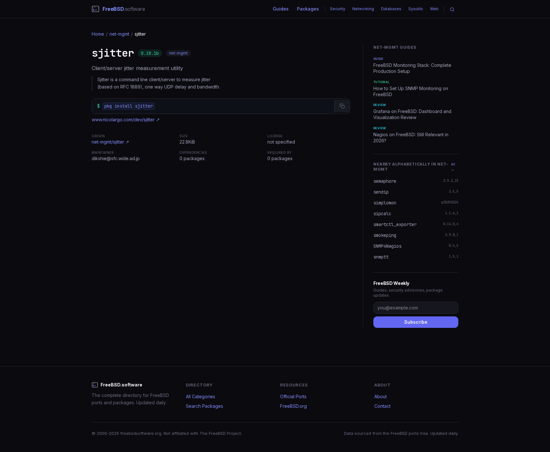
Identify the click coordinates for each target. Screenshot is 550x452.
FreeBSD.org (293, 406)
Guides (281, 8)
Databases (391, 8)
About (380, 396)
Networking (363, 8)
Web (434, 8)
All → (453, 166)
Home (98, 34)
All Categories (200, 396)
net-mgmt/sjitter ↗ (110, 142)
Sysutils (415, 8)
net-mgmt (119, 34)
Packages (308, 8)
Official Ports (293, 396)
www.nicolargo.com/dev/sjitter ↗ (126, 119)
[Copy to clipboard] (342, 106)
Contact (382, 406)
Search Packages (204, 406)
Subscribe (415, 322)
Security (337, 8)
